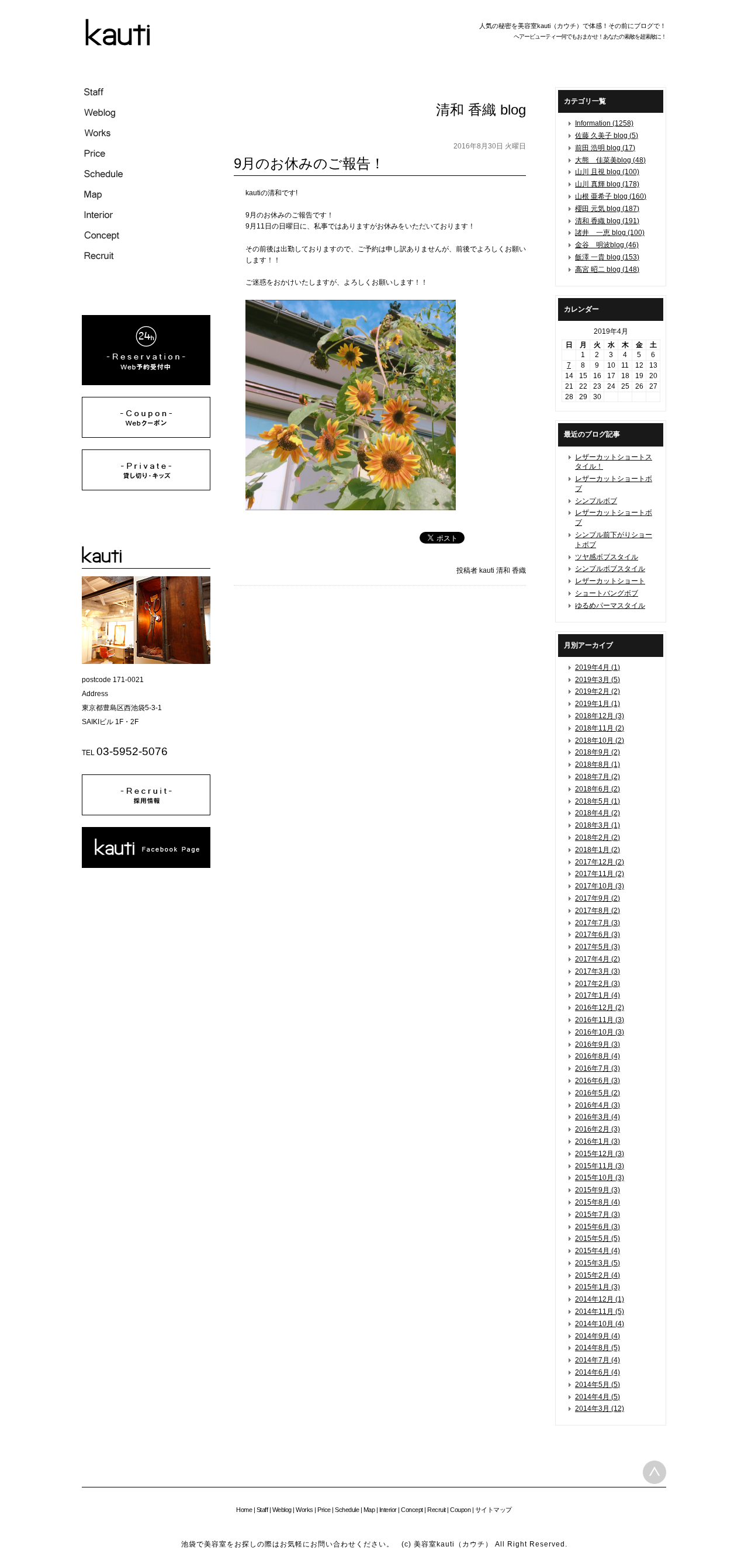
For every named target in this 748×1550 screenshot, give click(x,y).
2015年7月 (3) (597, 1214)
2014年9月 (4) (597, 1336)
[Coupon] (146, 435)
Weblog (282, 1509)
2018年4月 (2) (597, 813)
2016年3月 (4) (597, 1117)
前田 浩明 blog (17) (605, 148)
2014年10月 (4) (599, 1324)
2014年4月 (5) (597, 1397)
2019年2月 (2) (597, 691)
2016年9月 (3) (597, 1044)
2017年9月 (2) (597, 898)
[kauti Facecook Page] (146, 866)
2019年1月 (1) (597, 704)
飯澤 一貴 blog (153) (607, 257)
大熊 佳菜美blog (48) (610, 160)
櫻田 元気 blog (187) (607, 209)
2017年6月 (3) (597, 934)
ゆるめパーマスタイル (610, 605)
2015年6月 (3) (597, 1227)
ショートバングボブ (606, 593)
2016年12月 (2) (599, 1008)
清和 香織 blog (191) (607, 221)
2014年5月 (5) (597, 1385)
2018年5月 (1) (597, 801)
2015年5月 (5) (597, 1238)
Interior (388, 1509)
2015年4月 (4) (597, 1251)
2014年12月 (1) (599, 1299)
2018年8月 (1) (597, 764)
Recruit (436, 1509)
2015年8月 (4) (597, 1202)
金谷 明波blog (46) (607, 245)
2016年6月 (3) (597, 1081)
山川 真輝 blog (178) (607, 184)
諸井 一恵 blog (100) (610, 233)
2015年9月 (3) (597, 1190)
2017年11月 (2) (599, 874)
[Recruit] (146, 813)
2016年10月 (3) (599, 1032)
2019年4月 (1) (597, 667)
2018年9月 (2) (597, 752)
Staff (262, 1509)
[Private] (146, 488)
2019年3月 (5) (597, 680)
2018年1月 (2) (597, 850)
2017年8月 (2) (597, 911)
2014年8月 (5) (597, 1348)
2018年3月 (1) (597, 825)
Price (324, 1509)
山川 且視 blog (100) (607, 172)
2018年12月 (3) (599, 716)
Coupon (460, 1509)
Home (244, 1509)
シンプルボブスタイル (610, 569)
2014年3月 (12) (599, 1408)
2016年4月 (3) (597, 1105)
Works (304, 1509)
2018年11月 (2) (599, 728)
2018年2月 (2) (597, 837)
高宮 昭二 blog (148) (607, 269)
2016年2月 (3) (597, 1129)
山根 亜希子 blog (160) (610, 196)
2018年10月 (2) (599, 740)
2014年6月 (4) (597, 1372)
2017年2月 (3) (597, 984)
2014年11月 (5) (599, 1311)
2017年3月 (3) (597, 971)
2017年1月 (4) (597, 995)
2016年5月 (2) (597, 1093)
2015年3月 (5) (597, 1263)
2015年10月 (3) (599, 1178)
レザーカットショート (610, 581)
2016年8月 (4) (597, 1056)
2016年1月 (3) (597, 1141)
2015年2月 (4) (597, 1275)
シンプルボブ (596, 501)
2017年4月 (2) (597, 959)
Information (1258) (604, 123)
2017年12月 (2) (599, 862)
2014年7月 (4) (597, 1360)
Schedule (347, 1509)
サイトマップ (493, 1509)
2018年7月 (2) (597, 777)
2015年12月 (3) (599, 1154)
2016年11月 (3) (599, 1020)
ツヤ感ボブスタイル (606, 557)
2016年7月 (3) (597, 1068)
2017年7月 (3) (597, 923)
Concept (412, 1509)
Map (369, 1509)
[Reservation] (146, 383)
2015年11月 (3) (599, 1166)
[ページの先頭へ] (654, 1472)
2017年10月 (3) (599, 886)
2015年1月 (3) (597, 1287)
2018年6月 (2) (597, 789)
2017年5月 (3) (597, 947)
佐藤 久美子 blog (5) (606, 136)
